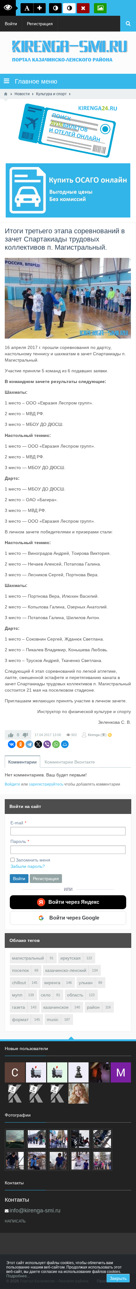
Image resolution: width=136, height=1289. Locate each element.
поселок (20, 970)
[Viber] (47, 744)
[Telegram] (29, 744)
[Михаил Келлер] (121, 1072)
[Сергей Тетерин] (15, 1072)
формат (20, 1019)
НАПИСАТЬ (15, 1221)
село (46, 994)
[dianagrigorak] (100, 1072)
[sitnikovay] (15, 1093)
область (75, 994)
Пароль (18, 841)
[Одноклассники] (20, 744)
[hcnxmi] (57, 1072)
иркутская (70, 958)
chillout (19, 982)
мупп (17, 994)
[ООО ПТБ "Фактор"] (36, 1093)
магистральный (28, 958)
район (93, 1007)
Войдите (12, 784)
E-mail (16, 822)
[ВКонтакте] (11, 744)
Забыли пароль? (27, 866)
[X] (38, 744)
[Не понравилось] (25, 735)
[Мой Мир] (65, 744)
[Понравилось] (11, 735)
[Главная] (5, 94)
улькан (86, 982)
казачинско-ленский (65, 970)
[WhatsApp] (56, 744)
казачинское (56, 1007)
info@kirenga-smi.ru (34, 1210)
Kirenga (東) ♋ (100, 735)
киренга (52, 982)
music (53, 1019)
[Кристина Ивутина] (57, 1093)
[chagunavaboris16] (78, 1072)
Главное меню (33, 81)
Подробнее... (18, 1276)
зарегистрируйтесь (46, 784)
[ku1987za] (36, 1072)
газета (18, 1007)
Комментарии (22, 761)
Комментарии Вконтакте (70, 761)
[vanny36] (78, 1093)
